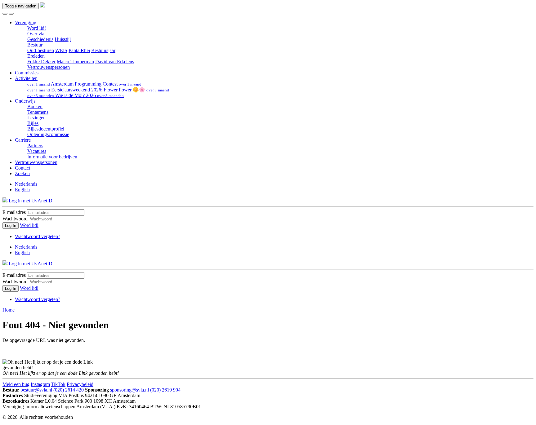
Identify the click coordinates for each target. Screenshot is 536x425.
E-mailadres (14, 212)
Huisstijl (63, 39)
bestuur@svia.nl (36, 389)
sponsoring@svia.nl (129, 389)
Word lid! (36, 28)
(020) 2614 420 (68, 389)
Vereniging (25, 22)
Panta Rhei (79, 50)
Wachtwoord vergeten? (37, 236)
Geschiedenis (40, 39)
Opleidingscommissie (48, 134)
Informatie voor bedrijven (52, 156)
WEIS (61, 50)
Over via (35, 33)
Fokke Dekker (41, 61)
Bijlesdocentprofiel (45, 128)
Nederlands (26, 184)
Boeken (34, 106)
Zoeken (22, 173)
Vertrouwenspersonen (48, 67)
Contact (22, 167)
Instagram (40, 384)
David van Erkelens (114, 61)
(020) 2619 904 (165, 389)
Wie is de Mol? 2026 (75, 95)
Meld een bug (15, 384)
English (22, 189)
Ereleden (36, 56)
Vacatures (36, 151)
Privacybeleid (80, 384)
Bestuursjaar (103, 50)
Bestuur (34, 44)
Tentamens (37, 112)
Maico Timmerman (75, 61)
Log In (10, 225)
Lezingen (36, 117)
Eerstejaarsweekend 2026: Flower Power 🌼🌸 (98, 89)
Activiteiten (26, 78)
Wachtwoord (15, 218)
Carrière (23, 140)
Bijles (32, 123)
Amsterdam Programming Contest (84, 83)
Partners (35, 145)
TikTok (58, 384)
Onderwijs (25, 101)
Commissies (26, 72)
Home (8, 309)
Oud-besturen (40, 50)
